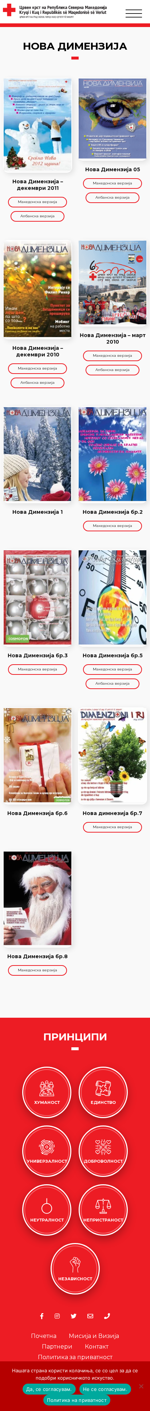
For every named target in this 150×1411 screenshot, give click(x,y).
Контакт (96, 1346)
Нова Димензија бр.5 (113, 655)
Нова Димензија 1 (37, 512)
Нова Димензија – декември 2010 (37, 351)
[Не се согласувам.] (141, 1386)
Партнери (57, 1346)
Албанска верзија (37, 216)
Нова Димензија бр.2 (113, 512)
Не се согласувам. (105, 1389)
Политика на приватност (77, 1400)
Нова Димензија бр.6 (37, 813)
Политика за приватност (75, 1357)
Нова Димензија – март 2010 (113, 338)
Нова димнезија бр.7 (112, 813)
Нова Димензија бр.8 (37, 956)
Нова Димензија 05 (112, 169)
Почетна (43, 1335)
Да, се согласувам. (49, 1389)
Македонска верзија (37, 201)
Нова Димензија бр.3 (38, 655)
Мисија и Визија (94, 1335)
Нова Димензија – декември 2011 (37, 184)
